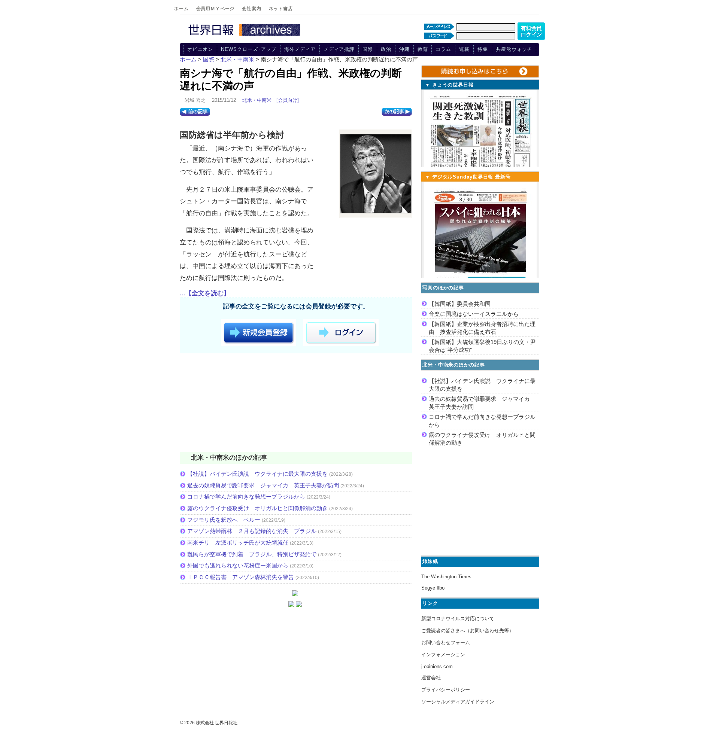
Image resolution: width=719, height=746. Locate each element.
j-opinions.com (437, 666)
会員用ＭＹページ (215, 8)
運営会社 (431, 677)
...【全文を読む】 (205, 293)
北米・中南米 (256, 100)
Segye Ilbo (433, 588)
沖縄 (404, 49)
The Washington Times (446, 576)
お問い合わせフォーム (445, 642)
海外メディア (299, 49)
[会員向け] (287, 100)
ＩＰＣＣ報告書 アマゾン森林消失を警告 (240, 577)
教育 (423, 49)
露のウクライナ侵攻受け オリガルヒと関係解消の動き (257, 508)
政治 (386, 49)
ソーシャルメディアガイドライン (457, 701)
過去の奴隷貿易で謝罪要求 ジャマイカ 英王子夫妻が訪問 (263, 485)
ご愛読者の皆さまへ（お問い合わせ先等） (467, 630)
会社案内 (251, 8)
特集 (482, 49)
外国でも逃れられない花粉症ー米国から (237, 565)
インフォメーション (443, 654)
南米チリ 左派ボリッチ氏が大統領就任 (237, 542)
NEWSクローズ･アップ (248, 49)
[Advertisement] (296, 404)
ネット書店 (281, 8)
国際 (367, 49)
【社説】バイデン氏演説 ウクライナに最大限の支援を (257, 474)
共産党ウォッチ (514, 49)
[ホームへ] (245, 36)
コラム (443, 49)
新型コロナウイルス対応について (457, 618)
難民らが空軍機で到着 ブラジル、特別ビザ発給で (251, 554)
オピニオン (200, 49)
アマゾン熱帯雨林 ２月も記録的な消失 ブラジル (251, 531)
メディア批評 (339, 49)
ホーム (181, 8)
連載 (464, 49)
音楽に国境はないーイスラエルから (474, 314)
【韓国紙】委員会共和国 (460, 304)
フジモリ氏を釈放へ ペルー (223, 520)
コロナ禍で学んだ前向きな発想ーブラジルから (246, 496)
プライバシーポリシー (445, 689)
